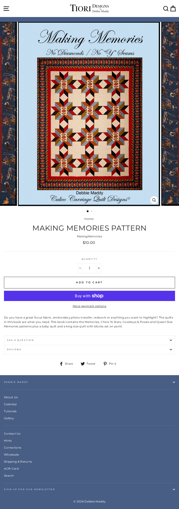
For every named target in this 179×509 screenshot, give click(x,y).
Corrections (12, 447)
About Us (11, 397)
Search (9, 475)
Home (88, 219)
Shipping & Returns (18, 461)
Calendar (10, 404)
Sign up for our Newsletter (29, 489)
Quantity (89, 259)
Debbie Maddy (16, 382)
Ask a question (20, 340)
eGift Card (11, 468)
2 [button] (92, 212)
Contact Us (12, 433)
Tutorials (10, 411)
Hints (8, 440)
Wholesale (11, 454)
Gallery (9, 418)
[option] (89, 114)
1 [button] (88, 211)
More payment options (89, 306)
